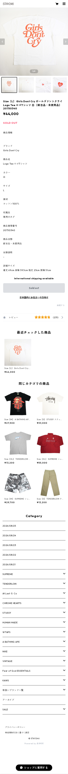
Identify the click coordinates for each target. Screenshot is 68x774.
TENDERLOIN (10, 583)
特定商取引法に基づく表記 (17, 732)
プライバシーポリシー (15, 727)
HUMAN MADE (10, 622)
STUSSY (7, 612)
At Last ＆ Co (10, 593)
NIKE (5, 651)
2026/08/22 (9, 554)
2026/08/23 (9, 545)
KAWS (6, 680)
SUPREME (8, 574)
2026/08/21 (9, 564)
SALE (5, 709)
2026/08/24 (9, 535)
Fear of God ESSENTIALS (17, 670)
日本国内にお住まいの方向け (34, 297)
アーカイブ (8, 699)
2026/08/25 (9, 525)
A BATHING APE (11, 641)
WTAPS (7, 632)
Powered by (31, 743)
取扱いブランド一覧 (13, 690)
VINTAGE (7, 661)
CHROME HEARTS (12, 603)
